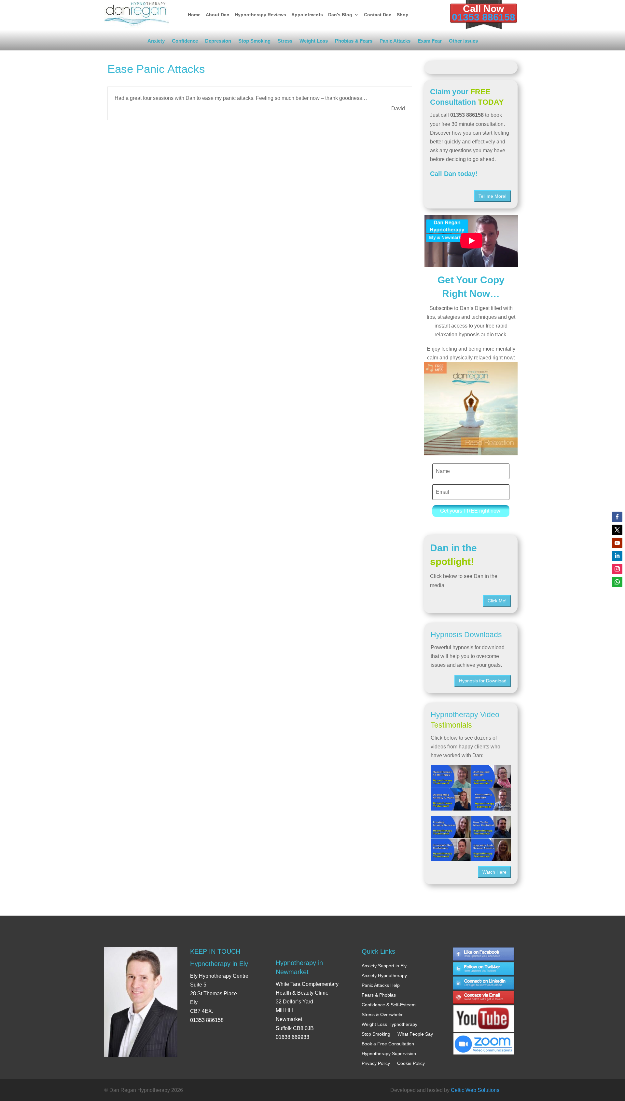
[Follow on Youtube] (617, 543)
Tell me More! (493, 196)
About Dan (217, 14)
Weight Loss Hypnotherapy (389, 1024)
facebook (484, 954)
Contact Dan (378, 14)
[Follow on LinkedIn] (617, 556)
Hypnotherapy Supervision (389, 1053)
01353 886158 (483, 17)
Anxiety (156, 42)
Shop (403, 14)
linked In (484, 983)
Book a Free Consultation (388, 1043)
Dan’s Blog (340, 14)
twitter (484, 968)
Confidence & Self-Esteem (389, 1004)
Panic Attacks (395, 42)
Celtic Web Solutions (475, 1090)
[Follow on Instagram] (617, 569)
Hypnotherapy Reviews (260, 14)
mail (484, 998)
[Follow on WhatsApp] (617, 582)
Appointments (307, 14)
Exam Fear (430, 42)
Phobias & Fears (353, 42)
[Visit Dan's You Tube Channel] (484, 1012)
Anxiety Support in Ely (384, 965)
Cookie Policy (411, 1063)
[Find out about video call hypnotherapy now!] (484, 1040)
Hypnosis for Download (483, 680)
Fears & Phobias (379, 995)
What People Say (415, 1034)
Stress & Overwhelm (383, 1014)
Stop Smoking (254, 42)
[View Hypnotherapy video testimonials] (471, 788)
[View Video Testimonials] (471, 838)
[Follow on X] (617, 530)
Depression (218, 42)
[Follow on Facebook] (617, 517)
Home (194, 14)
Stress (285, 42)
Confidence (185, 42)
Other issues (463, 42)
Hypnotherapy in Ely (219, 963)
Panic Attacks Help (381, 985)
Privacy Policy (376, 1063)
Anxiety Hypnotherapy (384, 975)
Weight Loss (313, 42)
